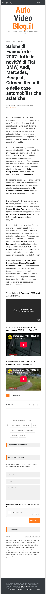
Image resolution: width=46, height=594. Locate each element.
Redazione (29, 589)
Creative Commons (24, 586)
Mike (8, 536)
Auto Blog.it (23, 18)
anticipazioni (16, 425)
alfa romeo (29, 430)
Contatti (37, 589)
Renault (20, 41)
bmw (34, 425)
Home (8, 41)
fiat (30, 420)
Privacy (20, 589)
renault (22, 435)
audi (13, 430)
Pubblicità (12, 589)
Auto (14, 41)
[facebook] (3, 2)
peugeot (14, 435)
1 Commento (12, 108)
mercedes (26, 425)
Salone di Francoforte (18, 420)
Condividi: (10, 404)
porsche (20, 430)
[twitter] (6, 2)
